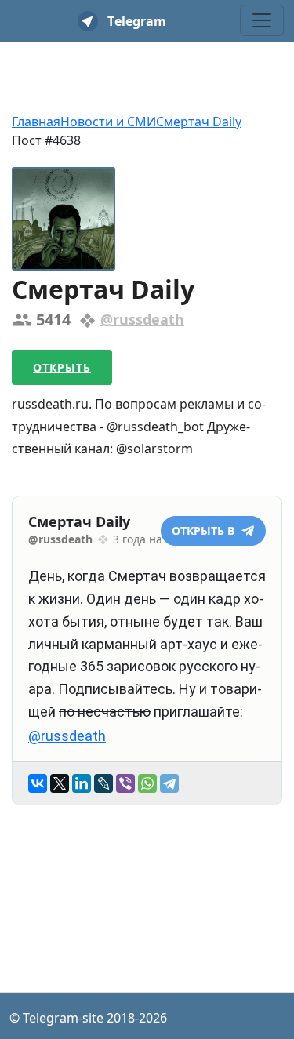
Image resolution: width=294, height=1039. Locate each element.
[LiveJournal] (103, 783)
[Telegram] (169, 783)
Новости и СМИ (108, 121)
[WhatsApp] (147, 783)
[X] (59, 783)
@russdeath (142, 319)
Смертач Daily (198, 121)
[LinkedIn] (81, 783)
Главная (36, 121)
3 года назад (146, 539)
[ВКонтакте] (37, 783)
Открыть (62, 367)
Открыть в (205, 530)
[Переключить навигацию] (262, 20)
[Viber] (125, 783)
